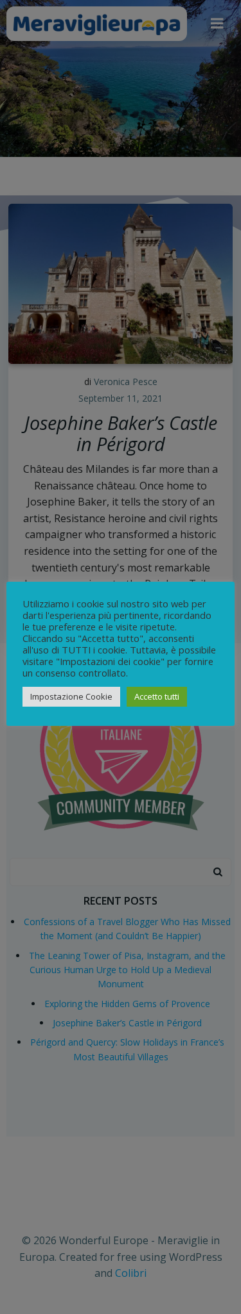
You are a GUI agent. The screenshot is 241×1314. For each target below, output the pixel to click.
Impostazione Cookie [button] (71, 696)
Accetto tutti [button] (156, 696)
